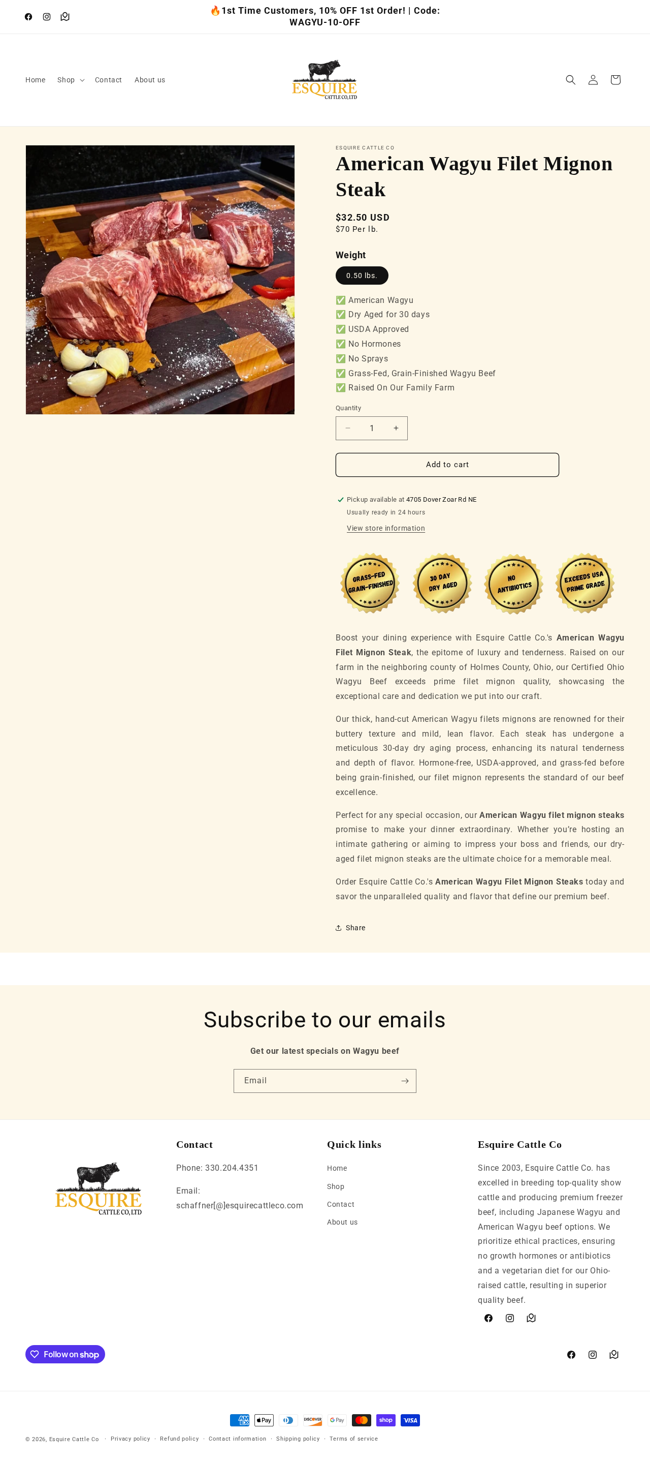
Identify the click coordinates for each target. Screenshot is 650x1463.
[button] (69, 79)
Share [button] (356, 928)
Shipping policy (298, 1439)
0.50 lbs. (362, 275)
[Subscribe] (405, 1081)
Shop (335, 1186)
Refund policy (179, 1439)
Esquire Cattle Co (74, 1439)
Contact (340, 1204)
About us (342, 1222)
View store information (386, 528)
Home (337, 1168)
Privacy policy (130, 1439)
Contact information (237, 1439)
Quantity (348, 408)
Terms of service (354, 1439)
